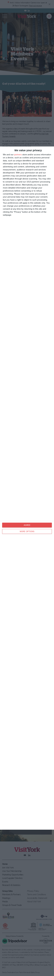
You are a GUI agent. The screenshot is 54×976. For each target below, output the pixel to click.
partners (18, 155)
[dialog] (27, 488)
